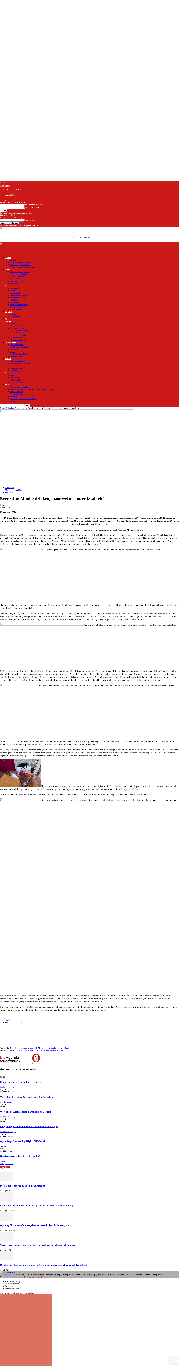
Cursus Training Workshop (20, 262)
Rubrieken (10, 408)
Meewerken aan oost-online (20, 394)
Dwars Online (15, 279)
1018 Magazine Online (18, 276)
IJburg (13, 291)
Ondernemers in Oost (14, 1022)
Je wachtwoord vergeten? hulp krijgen (16, 213)
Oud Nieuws (14, 284)
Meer (7, 385)
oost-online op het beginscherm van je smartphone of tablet (32, 389)
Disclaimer (9, 1286)
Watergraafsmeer (17, 307)
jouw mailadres (30, 220)
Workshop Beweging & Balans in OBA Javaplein (26, 1096)
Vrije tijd (8, 312)
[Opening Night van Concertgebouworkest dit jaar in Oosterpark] (6, 1220)
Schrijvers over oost (23, 333)
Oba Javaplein (6, 1102)
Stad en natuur (10, 342)
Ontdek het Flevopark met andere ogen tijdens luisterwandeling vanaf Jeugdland (43, 1264)
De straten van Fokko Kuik (20, 363)
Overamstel (14, 302)
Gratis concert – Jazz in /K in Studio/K (21, 1156)
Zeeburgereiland (16, 309)
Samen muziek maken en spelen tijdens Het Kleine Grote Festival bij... (37, 1205)
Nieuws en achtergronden (19, 272)
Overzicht (9, 492)
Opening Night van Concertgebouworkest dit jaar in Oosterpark (34, 1225)
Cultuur (8, 321)
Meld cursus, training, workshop (22, 267)
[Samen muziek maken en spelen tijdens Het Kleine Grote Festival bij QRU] (6, 1200)
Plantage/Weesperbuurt (19, 305)
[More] (60, 1036)
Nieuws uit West (12, 1288)
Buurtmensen (15, 288)
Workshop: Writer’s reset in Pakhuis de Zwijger (25, 1111)
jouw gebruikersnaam (33, 205)
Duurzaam (14, 349)
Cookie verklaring (12, 1281)
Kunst (12, 323)
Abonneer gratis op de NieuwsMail (23, 399)
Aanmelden (10, 195)
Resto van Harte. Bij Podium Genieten (20, 1082)
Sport (7, 319)
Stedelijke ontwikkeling (19, 347)
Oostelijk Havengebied (18, 295)
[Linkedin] (32, 1035)
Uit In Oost (14, 314)
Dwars (7, 373)
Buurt (7, 286)
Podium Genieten (7, 1087)
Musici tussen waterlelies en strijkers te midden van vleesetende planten (38, 1245)
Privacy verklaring (12, 1284)
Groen (12, 352)
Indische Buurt (15, 293)
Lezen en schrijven (17, 328)
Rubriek (8, 359)
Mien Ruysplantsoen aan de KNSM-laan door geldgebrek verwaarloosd (40, 1048)
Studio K (3, 1161)
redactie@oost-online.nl (32, 1277)
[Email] (41, 1035)
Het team (13, 396)
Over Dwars (14, 378)
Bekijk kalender (6, 1163)
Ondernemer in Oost (18, 361)
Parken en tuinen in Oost (19, 354)
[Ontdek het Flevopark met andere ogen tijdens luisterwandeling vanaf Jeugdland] (6, 1260)
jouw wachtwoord (31, 207)
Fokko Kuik (5, 507)
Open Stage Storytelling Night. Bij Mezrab (23, 1141)
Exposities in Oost (17, 326)
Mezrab (3, 1146)
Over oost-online (16, 392)
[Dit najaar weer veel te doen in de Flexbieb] (6, 1181)
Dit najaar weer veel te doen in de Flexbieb (23, 1185)
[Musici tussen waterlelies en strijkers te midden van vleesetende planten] (6, 1240)
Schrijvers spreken (22, 331)
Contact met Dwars (17, 382)
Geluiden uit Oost (16, 281)
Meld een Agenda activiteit (20, 265)
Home (2, 408)
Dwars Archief (15, 380)
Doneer (13, 401)
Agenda (8, 258)
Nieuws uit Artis (16, 356)
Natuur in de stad (16, 345)
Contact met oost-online (19, 274)
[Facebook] (22, 1035)
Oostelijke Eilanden (17, 298)
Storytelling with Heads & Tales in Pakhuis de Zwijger (29, 1126)
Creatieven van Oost (18, 340)
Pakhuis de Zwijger (8, 1117)
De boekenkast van (22, 335)
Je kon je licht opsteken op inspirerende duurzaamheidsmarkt (38, 1050)
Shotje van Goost (16, 368)
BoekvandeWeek (16, 338)
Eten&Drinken (15, 316)
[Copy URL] (51, 1035)
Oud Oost (13, 300)
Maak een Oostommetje (19, 366)
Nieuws (7, 269)
